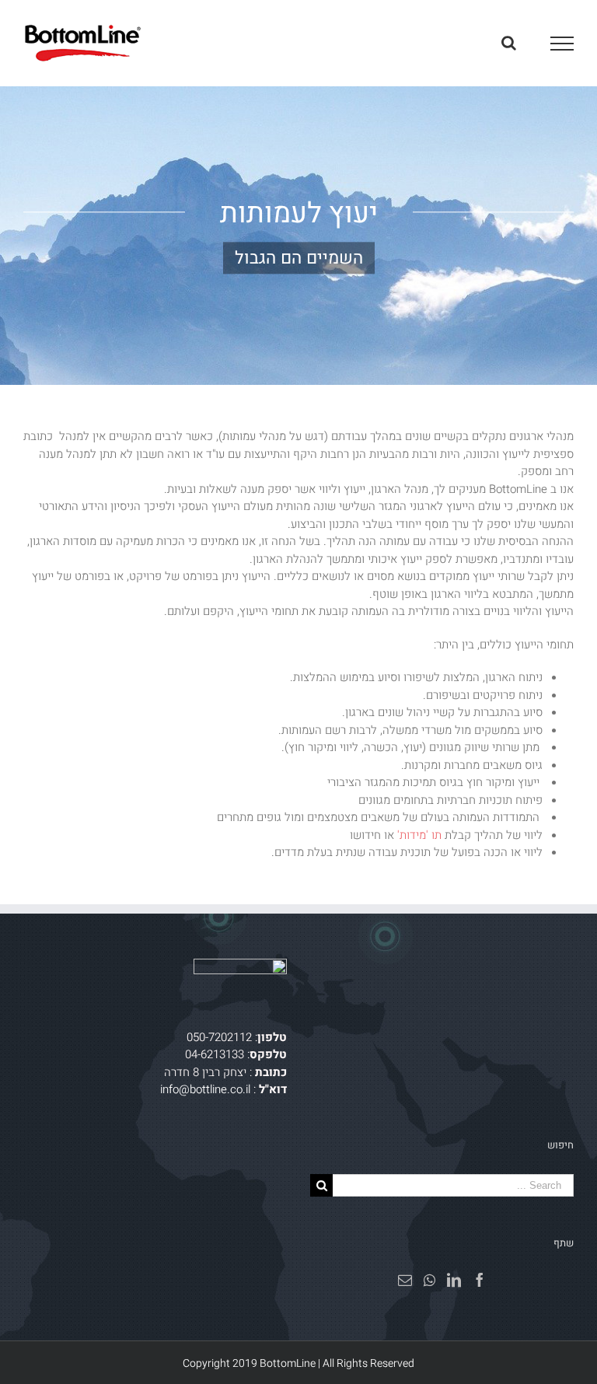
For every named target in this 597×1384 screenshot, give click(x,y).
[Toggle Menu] (562, 44)
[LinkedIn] (454, 1280)
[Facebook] (480, 1280)
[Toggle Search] (508, 43)
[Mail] (405, 1280)
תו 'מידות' (419, 835)
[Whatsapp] (429, 1280)
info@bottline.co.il (205, 1089)
